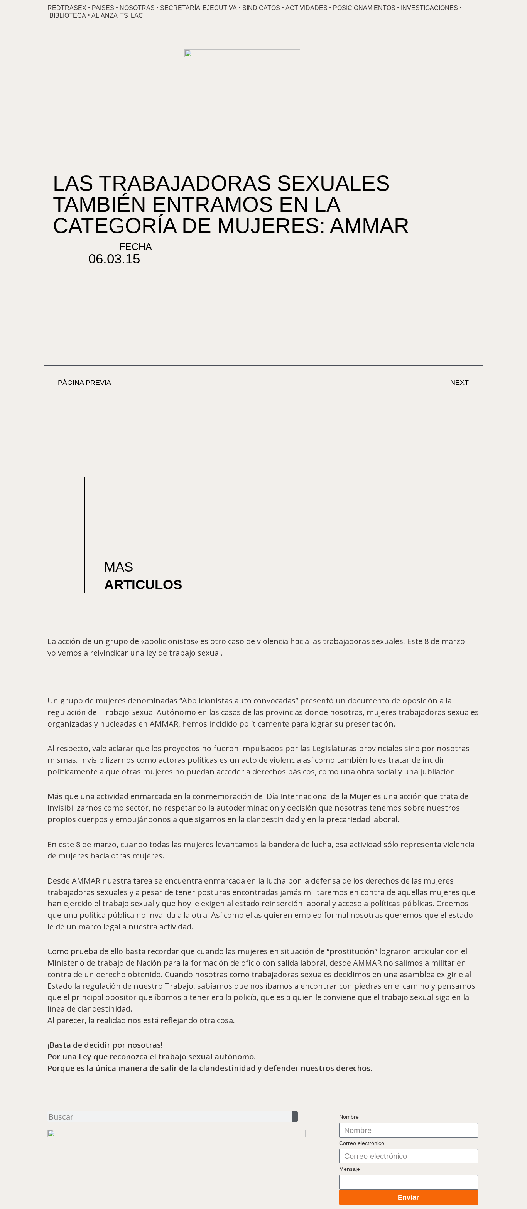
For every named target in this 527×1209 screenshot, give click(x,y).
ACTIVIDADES (306, 8)
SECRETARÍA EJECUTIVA (198, 8)
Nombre (349, 1117)
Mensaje (349, 1169)
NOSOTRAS (137, 8)
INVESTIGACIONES (429, 8)
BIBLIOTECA (67, 15)
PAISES (103, 8)
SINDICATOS (261, 8)
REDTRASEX (66, 8)
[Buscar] (295, 1116)
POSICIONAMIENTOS (364, 8)
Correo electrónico (361, 1143)
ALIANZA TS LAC (117, 15)
